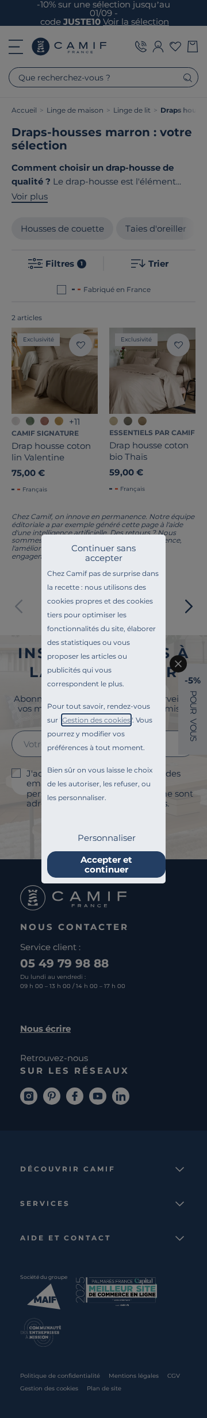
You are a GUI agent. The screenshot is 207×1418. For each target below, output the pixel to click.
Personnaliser (107, 837)
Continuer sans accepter (103, 553)
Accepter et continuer (106, 864)
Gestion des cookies (96, 720)
